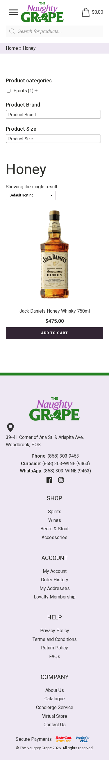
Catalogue (54, 698)
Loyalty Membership (55, 597)
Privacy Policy (54, 630)
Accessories (54, 537)
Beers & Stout (54, 529)
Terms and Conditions (55, 639)
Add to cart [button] (54, 333)
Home (12, 48)
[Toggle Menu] (13, 12)
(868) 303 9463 (63, 456)
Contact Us (55, 724)
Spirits (23, 90)
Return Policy (54, 648)
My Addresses (55, 588)
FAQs (54, 656)
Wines (54, 520)
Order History (54, 579)
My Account (55, 571)
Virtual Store (54, 716)
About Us (54, 690)
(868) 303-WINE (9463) (66, 463)
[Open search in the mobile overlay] (54, 31)
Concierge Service (54, 707)
